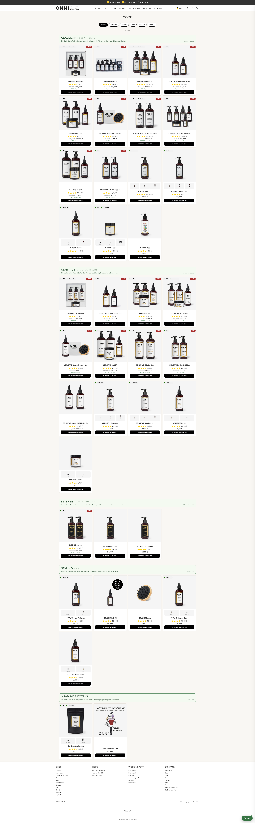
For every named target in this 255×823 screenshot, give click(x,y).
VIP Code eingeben (98, 770)
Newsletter (168, 770)
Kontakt (58, 770)
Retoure (58, 785)
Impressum (59, 773)
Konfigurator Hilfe (98, 773)
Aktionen (131, 780)
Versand (58, 778)
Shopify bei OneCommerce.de (128, 819)
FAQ (57, 787)
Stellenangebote (170, 790)
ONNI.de (62, 802)
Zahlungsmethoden (62, 775)
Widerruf (127, 811)
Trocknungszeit (133, 778)
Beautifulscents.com (171, 787)
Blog (166, 773)
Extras (152, 24)
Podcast (167, 780)
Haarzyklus (132, 770)
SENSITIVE (114, 24)
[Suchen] (187, 8)
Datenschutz (60, 782)
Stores (167, 778)
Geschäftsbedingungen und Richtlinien (188, 802)
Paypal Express (97, 775)
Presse (167, 782)
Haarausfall (132, 773)
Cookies (58, 790)
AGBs (57, 780)
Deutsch (58, 792)
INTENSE (124, 24)
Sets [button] (133, 24)
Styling (142, 24)
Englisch (58, 795)
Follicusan (131, 775)
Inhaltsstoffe (132, 782)
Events (167, 775)
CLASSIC (103, 24)
